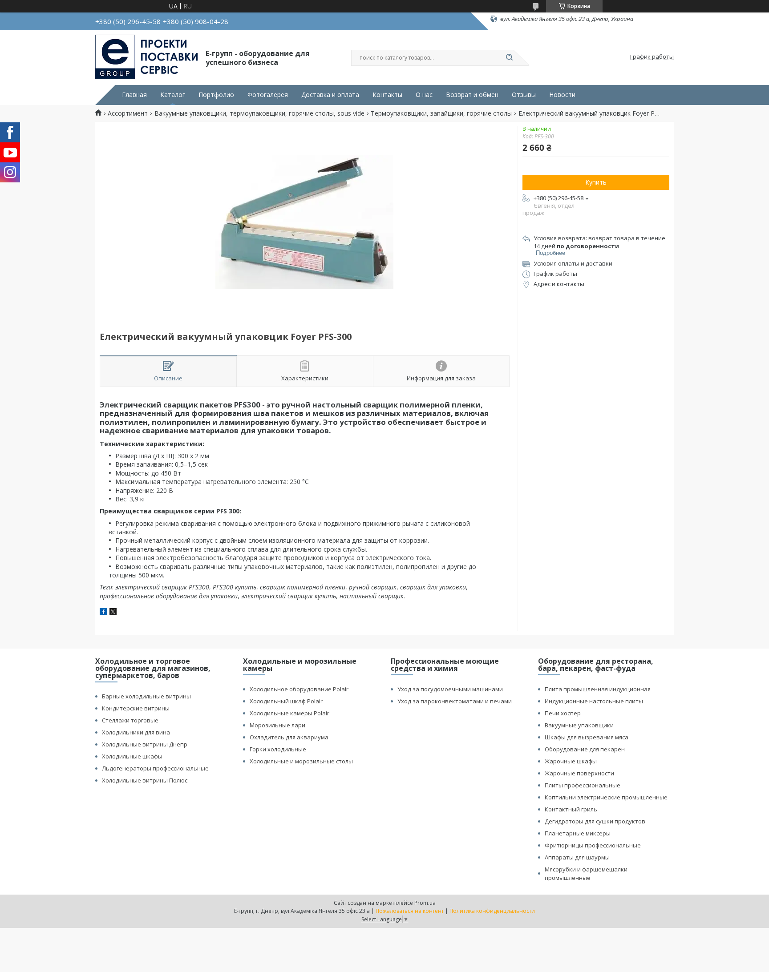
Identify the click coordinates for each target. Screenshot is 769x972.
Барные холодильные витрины (146, 696)
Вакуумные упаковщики (579, 725)
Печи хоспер (563, 713)
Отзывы (524, 95)
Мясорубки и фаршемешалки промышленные (586, 873)
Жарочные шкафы (571, 761)
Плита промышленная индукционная (598, 689)
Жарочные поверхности (579, 773)
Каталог (172, 95)
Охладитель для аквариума (289, 737)
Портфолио (216, 95)
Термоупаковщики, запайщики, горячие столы (441, 113)
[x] (113, 613)
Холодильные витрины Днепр (144, 744)
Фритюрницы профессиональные (593, 845)
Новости (562, 95)
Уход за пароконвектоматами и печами (454, 701)
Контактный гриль (571, 809)
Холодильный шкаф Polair (286, 701)
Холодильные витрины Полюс (144, 780)
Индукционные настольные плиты (594, 701)
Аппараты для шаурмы (577, 857)
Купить (596, 182)
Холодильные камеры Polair (289, 713)
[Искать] (509, 58)
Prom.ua (425, 903)
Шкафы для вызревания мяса (586, 737)
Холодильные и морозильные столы (301, 761)
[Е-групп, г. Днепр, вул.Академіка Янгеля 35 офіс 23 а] (146, 57)
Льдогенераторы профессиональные (155, 768)
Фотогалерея (267, 95)
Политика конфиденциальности (492, 911)
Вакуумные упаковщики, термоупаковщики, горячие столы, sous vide (259, 113)
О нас (424, 95)
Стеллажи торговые (130, 720)
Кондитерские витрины (136, 708)
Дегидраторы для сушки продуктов (595, 821)
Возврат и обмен (472, 95)
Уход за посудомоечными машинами (450, 689)
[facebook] (103, 613)
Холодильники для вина (136, 732)
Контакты (387, 95)
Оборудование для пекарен (585, 749)
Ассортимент (128, 113)
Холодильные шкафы (132, 756)
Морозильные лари (277, 725)
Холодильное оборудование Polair (299, 689)
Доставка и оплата (330, 95)
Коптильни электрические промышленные (606, 797)
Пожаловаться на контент (410, 911)
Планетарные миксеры (578, 833)
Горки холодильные (278, 749)
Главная (134, 95)
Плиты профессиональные (582, 785)
